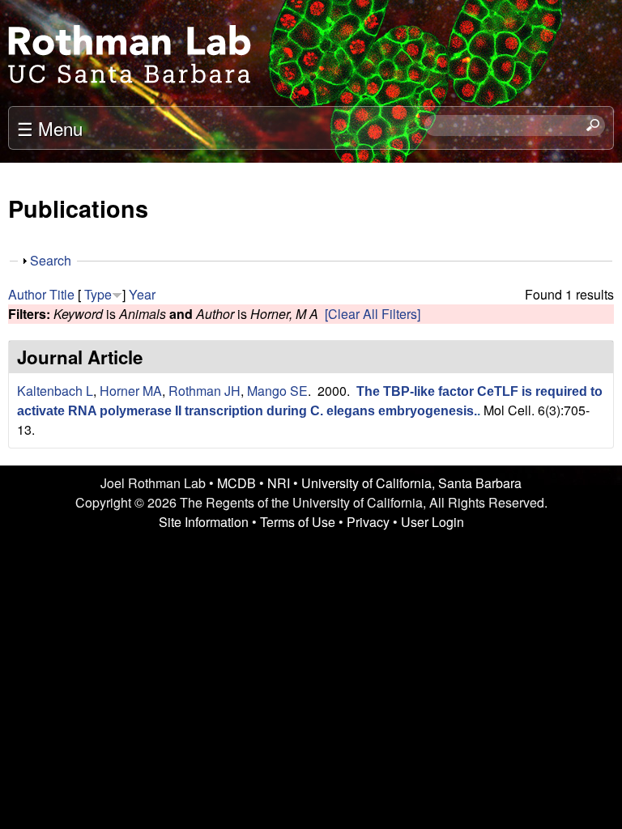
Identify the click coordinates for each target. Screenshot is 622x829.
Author (27, 294)
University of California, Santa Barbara (411, 483)
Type (98, 294)
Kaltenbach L (55, 390)
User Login (432, 521)
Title (62, 294)
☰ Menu (50, 128)
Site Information (204, 521)
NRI (278, 483)
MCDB (236, 483)
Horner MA (131, 390)
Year (142, 294)
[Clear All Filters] (372, 313)
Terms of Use (297, 521)
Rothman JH (204, 390)
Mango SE (277, 390)
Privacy (368, 521)
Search (50, 260)
